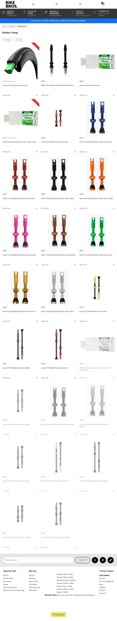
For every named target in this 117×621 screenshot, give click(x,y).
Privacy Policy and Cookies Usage (14, 590)
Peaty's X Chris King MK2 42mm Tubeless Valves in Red (18, 198)
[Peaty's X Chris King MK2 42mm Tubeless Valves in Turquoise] (97, 400)
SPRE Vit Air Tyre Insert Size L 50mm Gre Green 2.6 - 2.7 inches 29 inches (96, 369)
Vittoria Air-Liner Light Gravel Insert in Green (15, 85)
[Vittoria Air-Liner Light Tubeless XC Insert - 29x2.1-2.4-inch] (20, 118)
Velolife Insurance (34, 587)
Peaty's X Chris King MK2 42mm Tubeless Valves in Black (57, 198)
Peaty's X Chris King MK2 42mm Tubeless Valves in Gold (19, 311)
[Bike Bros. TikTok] (111, 560)
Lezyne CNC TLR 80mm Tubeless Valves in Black (93, 481)
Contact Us (102, 593)
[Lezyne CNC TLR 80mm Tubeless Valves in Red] (58, 344)
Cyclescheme (7, 581)
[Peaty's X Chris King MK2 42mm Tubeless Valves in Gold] (20, 287)
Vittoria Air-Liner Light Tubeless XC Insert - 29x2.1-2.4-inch (19, 142)
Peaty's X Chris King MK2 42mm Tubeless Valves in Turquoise (94, 425)
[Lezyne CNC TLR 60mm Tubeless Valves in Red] (20, 457)
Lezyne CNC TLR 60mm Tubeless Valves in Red (16, 481)
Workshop (32, 578)
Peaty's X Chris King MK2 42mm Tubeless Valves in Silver (57, 311)
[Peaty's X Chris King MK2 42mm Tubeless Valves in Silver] (58, 287)
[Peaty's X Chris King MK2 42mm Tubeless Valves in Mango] (97, 174)
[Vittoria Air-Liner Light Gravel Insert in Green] (20, 61)
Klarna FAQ (32, 590)
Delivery (6, 575)
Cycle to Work (33, 581)
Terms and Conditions (10, 587)
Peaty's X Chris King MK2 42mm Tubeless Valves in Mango (96, 198)
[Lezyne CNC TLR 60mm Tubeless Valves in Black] (58, 513)
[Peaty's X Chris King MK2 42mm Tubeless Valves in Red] (20, 174)
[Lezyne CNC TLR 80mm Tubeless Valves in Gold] (58, 457)
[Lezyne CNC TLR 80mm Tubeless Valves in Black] (97, 457)
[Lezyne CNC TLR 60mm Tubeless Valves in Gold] (97, 287)
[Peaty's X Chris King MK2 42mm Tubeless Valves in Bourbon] (58, 231)
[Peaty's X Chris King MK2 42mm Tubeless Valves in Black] (58, 174)
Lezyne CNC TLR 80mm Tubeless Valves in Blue (16, 368)
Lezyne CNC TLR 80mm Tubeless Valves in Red (54, 368)
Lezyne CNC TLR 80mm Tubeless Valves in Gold (54, 481)
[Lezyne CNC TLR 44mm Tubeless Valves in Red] (58, 118)
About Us (32, 575)
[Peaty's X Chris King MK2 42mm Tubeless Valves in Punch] (20, 231)
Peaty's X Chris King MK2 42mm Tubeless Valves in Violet (57, 424)
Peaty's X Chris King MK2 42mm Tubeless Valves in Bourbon (58, 255)
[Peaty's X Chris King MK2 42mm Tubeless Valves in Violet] (58, 400)
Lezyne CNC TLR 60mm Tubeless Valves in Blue (16, 424)
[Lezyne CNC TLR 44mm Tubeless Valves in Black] (20, 513)
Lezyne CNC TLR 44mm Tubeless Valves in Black (16, 537)
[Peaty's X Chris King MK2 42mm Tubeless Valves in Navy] (97, 118)
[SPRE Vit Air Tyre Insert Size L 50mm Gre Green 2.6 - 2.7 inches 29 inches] (97, 344)
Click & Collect (8, 578)
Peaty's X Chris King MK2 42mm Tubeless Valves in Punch (19, 255)
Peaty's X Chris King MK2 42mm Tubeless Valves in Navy (96, 142)
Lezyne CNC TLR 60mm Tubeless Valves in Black (55, 537)
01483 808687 (104, 575)
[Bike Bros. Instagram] (103, 560)
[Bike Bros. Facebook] (95, 560)
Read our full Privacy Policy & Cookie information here (58, 609)
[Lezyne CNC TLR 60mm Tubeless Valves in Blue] (20, 400)
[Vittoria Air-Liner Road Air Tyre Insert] (97, 61)
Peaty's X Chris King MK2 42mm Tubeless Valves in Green (96, 255)
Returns (5, 584)
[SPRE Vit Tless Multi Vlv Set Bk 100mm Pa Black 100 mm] (58, 61)
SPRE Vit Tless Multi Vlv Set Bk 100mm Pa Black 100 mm (57, 85)
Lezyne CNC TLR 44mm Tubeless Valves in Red (54, 142)
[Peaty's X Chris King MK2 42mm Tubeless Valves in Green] (97, 231)
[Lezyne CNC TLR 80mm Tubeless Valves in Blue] (20, 344)
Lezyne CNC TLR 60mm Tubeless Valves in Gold (93, 311)
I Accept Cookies (58, 615)
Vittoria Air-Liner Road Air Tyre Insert (90, 85)
